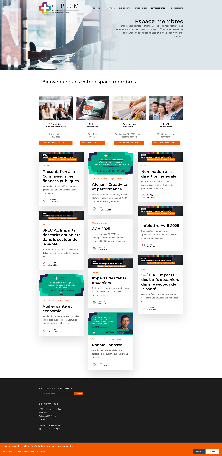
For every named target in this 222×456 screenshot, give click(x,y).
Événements (124, 8)
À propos (96, 8)
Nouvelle (46, 166)
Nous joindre (177, 8)
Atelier (94, 179)
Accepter (212, 451)
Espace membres (158, 8)
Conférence (120, 179)
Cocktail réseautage (106, 179)
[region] (111, 449)
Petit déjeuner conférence (114, 339)
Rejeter (198, 451)
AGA (94, 223)
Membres (46, 224)
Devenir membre (140, 8)
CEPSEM (52, 200)
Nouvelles (110, 8)
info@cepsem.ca (53, 425)
